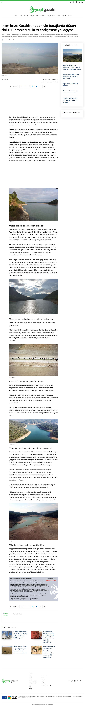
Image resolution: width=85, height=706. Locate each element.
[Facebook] (71, 2)
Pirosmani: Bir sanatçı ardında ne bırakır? (70, 92)
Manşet (56, 82)
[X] (79, 2)
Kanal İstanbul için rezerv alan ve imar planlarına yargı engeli (71, 76)
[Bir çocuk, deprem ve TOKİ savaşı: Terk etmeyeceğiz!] (72, 55)
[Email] (40, 86)
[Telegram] (76, 2)
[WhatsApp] (21, 86)
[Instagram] (73, 2)
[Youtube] (82, 2)
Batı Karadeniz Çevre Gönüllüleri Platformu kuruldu (70, 100)
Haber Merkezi (9, 40)
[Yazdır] (44, 86)
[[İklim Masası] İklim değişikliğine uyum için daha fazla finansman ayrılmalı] (7, 650)
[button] (1, 2)
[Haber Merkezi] (3, 40)
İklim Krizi (49, 82)
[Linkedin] (36, 86)
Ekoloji (43, 82)
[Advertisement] (33, 102)
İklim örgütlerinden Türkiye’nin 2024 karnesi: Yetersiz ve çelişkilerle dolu (72, 67)
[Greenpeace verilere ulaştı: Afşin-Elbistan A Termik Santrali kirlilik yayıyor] (7, 635)
